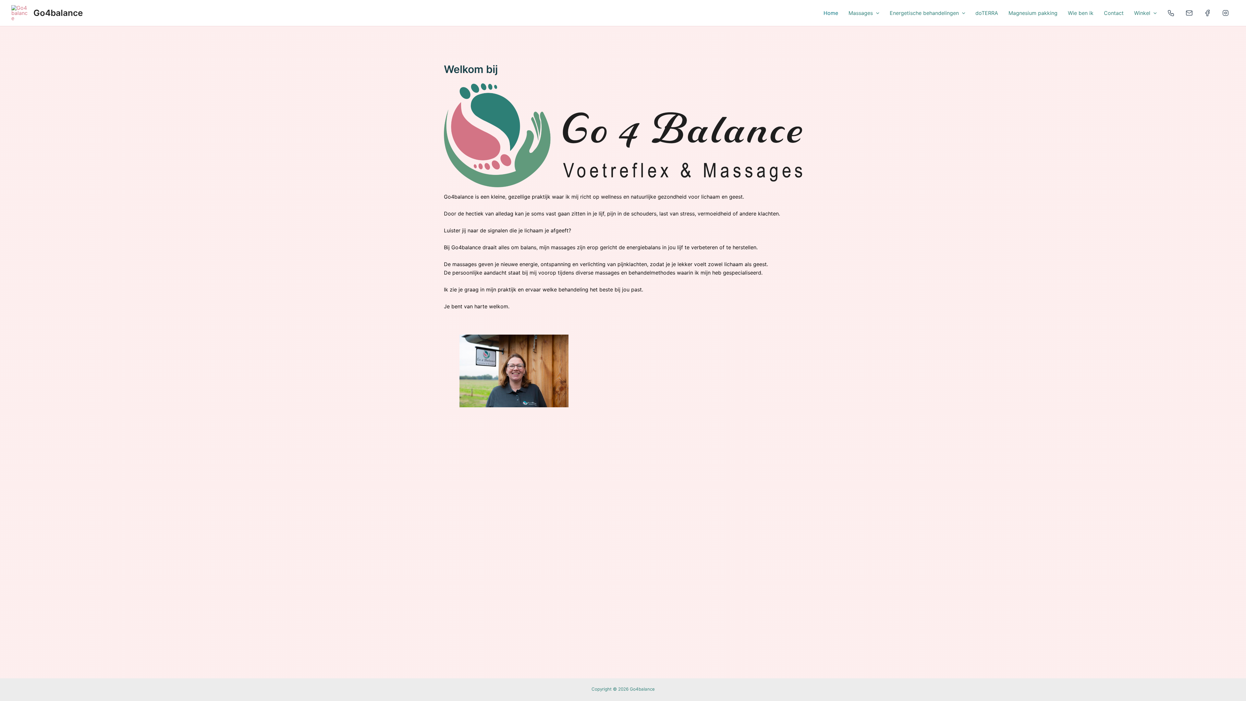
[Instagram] (1225, 13)
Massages (861, 13)
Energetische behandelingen (924, 13)
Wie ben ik (1080, 13)
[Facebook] (1207, 13)
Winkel (1142, 13)
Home (831, 13)
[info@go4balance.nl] (1189, 13)
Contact (1114, 13)
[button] (876, 13)
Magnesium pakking (1032, 13)
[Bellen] (1171, 13)
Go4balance (58, 13)
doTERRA (986, 13)
